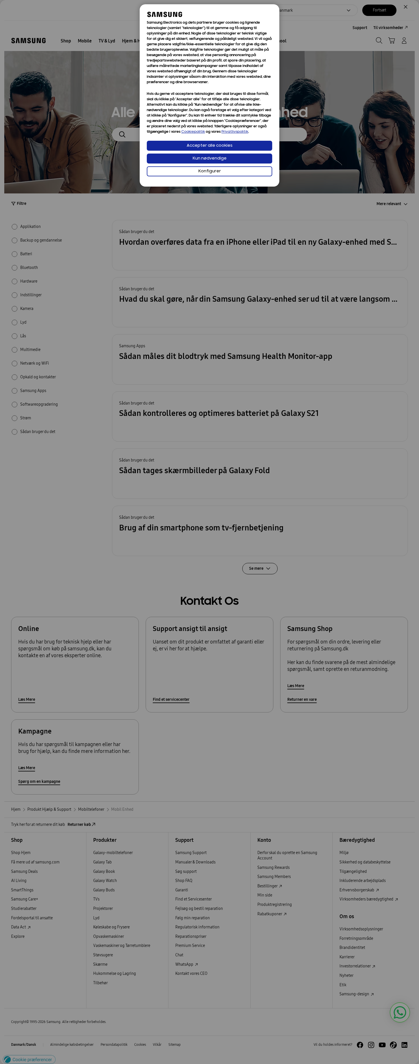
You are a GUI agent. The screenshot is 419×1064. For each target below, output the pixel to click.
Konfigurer (209, 171)
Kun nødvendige (210, 158)
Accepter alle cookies (210, 146)
